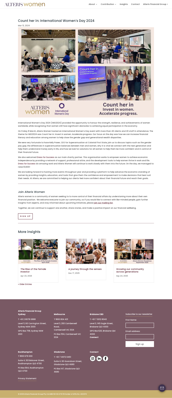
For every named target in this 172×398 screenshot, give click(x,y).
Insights (124, 4)
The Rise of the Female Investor (33, 270)
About (92, 4)
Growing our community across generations (130, 270)
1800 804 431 (62, 319)
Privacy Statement (27, 378)
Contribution (107, 4)
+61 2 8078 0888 (28, 319)
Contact (135, 4)
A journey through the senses (85, 269)
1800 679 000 (26, 356)
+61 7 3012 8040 (99, 319)
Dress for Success (45, 157)
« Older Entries (25, 284)
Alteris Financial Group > (155, 4)
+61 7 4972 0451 (63, 357)
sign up (25, 216)
